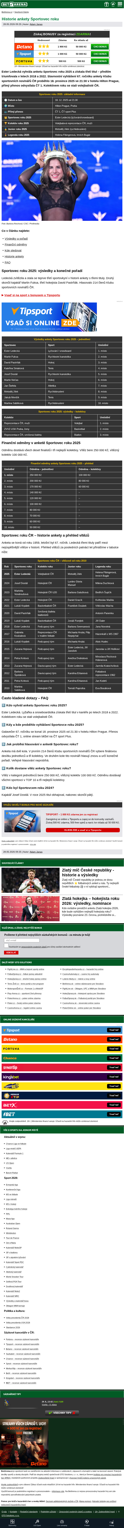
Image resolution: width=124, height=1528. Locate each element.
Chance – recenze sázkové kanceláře (22, 1359)
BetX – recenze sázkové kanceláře (21, 1373)
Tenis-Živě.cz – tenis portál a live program (25, 984)
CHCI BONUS (100, 47)
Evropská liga (12, 1185)
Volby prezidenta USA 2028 (18, 1323)
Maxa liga (10, 1219)
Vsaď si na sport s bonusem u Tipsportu (32, 295)
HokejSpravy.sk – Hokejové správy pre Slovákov (83, 993)
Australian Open (13, 1223)
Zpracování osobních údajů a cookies (75, 1512)
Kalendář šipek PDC (15, 1262)
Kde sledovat (13, 250)
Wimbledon (11, 1233)
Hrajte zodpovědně (8, 841)
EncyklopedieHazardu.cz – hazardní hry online (82, 969)
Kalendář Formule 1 (14, 1153)
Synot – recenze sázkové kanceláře (21, 1364)
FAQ (7, 262)
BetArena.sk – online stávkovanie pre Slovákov (83, 984)
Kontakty (13, 1512)
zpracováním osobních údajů (34, 947)
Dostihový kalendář (14, 1286)
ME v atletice (11, 1158)
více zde (33, 844)
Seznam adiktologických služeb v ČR (62, 1501)
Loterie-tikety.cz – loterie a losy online (78, 979)
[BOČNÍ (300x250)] (24, 1466)
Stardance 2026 (13, 1327)
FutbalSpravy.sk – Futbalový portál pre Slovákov (83, 998)
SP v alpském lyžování (16, 1257)
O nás (4, 1512)
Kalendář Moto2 (13, 1291)
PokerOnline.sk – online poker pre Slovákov (81, 1008)
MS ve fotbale (12, 1194)
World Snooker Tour (14, 1277)
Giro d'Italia (11, 1243)
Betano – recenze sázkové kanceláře (22, 1349)
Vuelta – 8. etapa (49, 1405)
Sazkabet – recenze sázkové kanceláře (23, 1354)
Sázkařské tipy (12, 1394)
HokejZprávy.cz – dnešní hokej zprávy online (26, 979)
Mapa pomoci (85, 1501)
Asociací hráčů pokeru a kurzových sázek (88, 1478)
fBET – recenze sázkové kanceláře (21, 1383)
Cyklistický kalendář (14, 1267)
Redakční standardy (29, 1512)
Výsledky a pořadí (16, 238)
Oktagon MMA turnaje (15, 1306)
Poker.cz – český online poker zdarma (24, 1003)
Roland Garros (12, 1228)
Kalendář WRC (12, 1296)
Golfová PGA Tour (13, 1282)
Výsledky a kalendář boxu (17, 1301)
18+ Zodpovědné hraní (105, 1512)
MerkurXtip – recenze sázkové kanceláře (24, 1368)
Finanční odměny (16, 244)
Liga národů (11, 1199)
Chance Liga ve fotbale (16, 1144)
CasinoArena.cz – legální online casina (24, 1008)
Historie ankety (14, 256)
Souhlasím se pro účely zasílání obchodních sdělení (44, 947)
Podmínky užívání (48, 1512)
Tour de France (12, 1238)
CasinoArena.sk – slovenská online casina (81, 1003)
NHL (8, 1214)
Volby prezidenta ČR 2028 (17, 1318)
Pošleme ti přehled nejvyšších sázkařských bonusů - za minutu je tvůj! (47, 934)
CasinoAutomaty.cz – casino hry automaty (80, 974)
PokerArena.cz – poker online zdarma (24, 998)
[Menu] (120, 4)
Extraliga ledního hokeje (16, 1209)
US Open (10, 1163)
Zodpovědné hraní (46, 1478)
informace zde (58, 1491)
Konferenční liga (13, 1190)
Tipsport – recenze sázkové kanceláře (22, 1344)
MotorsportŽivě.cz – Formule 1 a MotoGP (25, 989)
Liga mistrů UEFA (13, 1149)
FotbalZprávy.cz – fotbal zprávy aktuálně (24, 974)
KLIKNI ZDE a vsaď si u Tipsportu (82, 830)
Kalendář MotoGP (14, 1248)
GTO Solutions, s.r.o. (10, 1515)
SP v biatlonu (12, 1252)
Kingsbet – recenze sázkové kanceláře (23, 1378)
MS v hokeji (11, 1204)
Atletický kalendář (13, 1272)
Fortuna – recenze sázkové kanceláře (22, 1339)
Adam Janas (36, 24)
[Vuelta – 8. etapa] (21, 1403)
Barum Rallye (12, 1173)
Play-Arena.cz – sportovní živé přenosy (24, 993)
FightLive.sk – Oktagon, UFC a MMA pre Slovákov (84, 989)
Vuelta (9, 1168)
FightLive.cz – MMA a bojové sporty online (25, 969)
